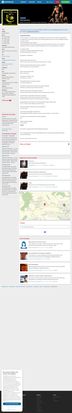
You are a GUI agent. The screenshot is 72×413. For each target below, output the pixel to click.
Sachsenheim (34, 22)
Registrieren (65, 2)
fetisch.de (58, 396)
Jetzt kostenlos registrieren (33, 31)
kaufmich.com (56, 400)
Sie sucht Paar (39, 400)
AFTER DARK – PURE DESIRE (8, 135)
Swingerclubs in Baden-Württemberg (7, 129)
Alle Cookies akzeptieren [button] (12, 403)
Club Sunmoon (45, 165)
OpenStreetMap (63, 219)
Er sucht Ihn (39, 398)
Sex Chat (38, 405)
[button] (12, 409)
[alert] (11, 391)
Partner (54, 394)
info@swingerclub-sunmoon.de (9, 60)
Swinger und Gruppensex (33, 176)
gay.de (54, 396)
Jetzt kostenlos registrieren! (28, 226)
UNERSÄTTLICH (5, 146)
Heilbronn (48, 258)
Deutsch (50, 2)
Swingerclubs (23, 17)
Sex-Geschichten (40, 411)
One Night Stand (31, 165)
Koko (54, 398)
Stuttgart (51, 247)
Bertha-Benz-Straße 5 (26, 22)
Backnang (55, 281)
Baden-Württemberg (42, 22)
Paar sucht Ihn (39, 396)
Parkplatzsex (39, 409)
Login (57, 2)
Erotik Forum (39, 407)
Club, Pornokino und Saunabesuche (35, 258)
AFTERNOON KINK (6, 164)
